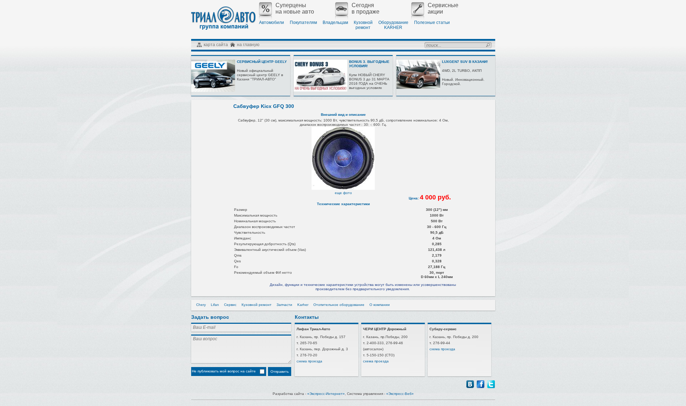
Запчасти (284, 305)
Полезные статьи (432, 22)
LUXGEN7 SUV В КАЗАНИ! (465, 62)
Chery (201, 305)
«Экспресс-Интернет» (326, 394)
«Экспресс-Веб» (400, 394)
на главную (248, 44)
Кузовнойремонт (363, 25)
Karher (302, 305)
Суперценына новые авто (294, 8)
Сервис (230, 305)
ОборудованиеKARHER (393, 25)
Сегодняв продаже (365, 8)
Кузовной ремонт (257, 305)
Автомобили (271, 22)
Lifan (215, 305)
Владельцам (335, 22)
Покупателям (303, 22)
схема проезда (309, 361)
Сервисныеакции (443, 8)
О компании (379, 305)
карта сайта (216, 44)
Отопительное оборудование (338, 305)
